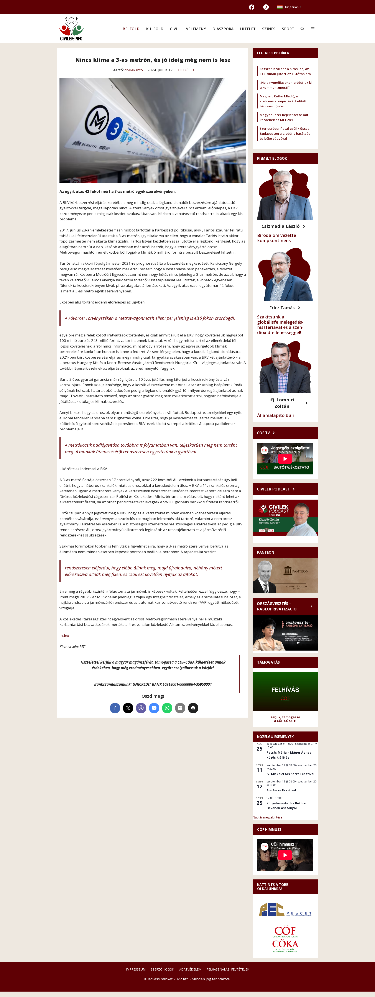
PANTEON (265, 552)
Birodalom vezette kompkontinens (276, 237)
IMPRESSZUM (136, 969)
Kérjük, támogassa (285, 717)
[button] (302, 29)
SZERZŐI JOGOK (162, 969)
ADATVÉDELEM (190, 969)
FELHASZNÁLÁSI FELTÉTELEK (228, 969)
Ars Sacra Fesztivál (281, 790)
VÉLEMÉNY (196, 28)
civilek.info (134, 69)
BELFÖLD (131, 28)
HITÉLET (248, 28)
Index (64, 635)
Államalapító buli (275, 415)
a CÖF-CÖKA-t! (285, 721)
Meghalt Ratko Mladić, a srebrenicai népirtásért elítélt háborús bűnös (283, 101)
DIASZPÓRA (223, 28)
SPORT (288, 28)
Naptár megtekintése (267, 817)
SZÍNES (268, 28)
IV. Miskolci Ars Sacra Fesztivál (290, 774)
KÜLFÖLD (154, 28)
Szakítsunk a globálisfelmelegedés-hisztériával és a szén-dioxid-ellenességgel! (280, 324)
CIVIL (174, 28)
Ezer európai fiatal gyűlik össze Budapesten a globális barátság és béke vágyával (285, 133)
